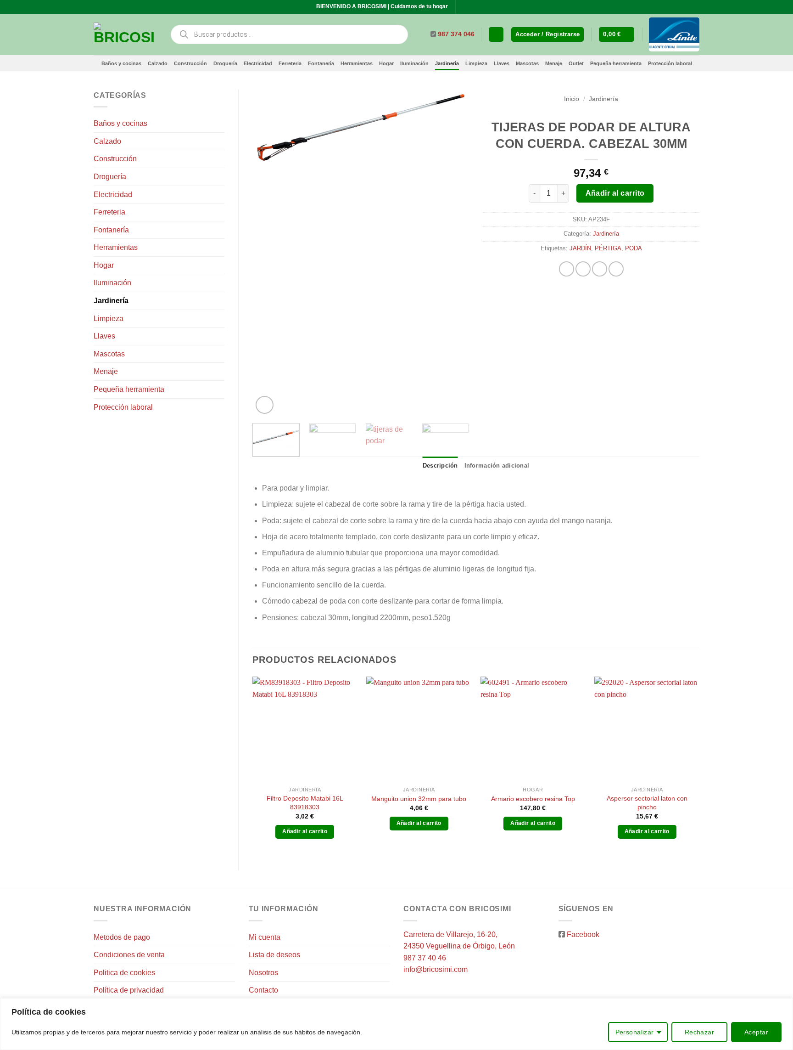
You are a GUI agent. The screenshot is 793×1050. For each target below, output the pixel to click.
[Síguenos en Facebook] (463, 7)
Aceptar (756, 1032)
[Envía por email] (599, 269)
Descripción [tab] (440, 465)
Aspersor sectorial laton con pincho (647, 803)
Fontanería (321, 63)
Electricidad (258, 63)
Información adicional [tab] (496, 465)
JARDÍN (580, 248)
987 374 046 (456, 34)
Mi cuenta (264, 937)
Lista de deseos (274, 955)
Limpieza (476, 63)
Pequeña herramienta (616, 63)
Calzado (158, 63)
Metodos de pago (122, 937)
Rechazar (699, 1032)
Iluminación (414, 63)
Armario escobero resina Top (533, 798)
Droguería (225, 63)
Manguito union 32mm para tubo (418, 798)
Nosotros (263, 973)
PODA (633, 248)
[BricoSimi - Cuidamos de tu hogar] (125, 34)
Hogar (386, 63)
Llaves (501, 63)
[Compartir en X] (583, 269)
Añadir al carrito (615, 193)
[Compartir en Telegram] (616, 269)
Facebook (583, 934)
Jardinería (447, 63)
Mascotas (527, 63)
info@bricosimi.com (435, 969)
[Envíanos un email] (472, 7)
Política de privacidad (129, 990)
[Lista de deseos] (496, 34)
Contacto (263, 990)
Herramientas (357, 63)
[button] (547, 34)
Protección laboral (670, 63)
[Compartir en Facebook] (566, 269)
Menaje (553, 63)
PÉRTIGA (608, 248)
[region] (396, 1024)
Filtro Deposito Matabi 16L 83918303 (305, 803)
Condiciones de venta (129, 955)
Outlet (576, 63)
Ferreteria (290, 63)
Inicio (571, 99)
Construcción (190, 63)
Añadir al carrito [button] (304, 831)
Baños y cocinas (121, 63)
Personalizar (634, 1032)
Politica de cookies (124, 973)
